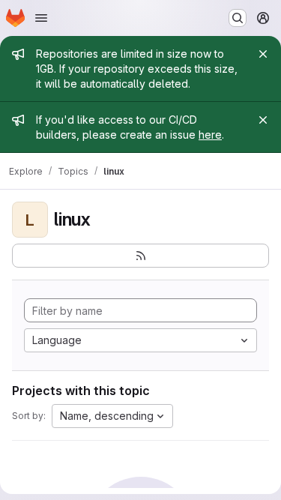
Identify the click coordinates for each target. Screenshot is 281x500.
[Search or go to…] (238, 18)
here (210, 134)
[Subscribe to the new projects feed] (140, 256)
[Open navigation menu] (41, 18)
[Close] (263, 54)
